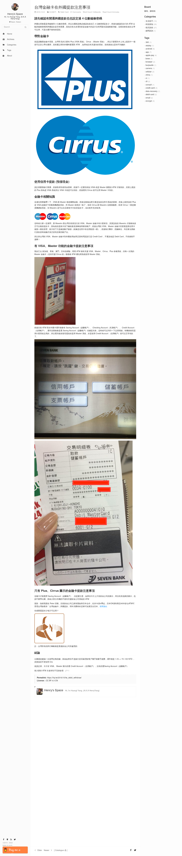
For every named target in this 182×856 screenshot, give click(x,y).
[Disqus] (85, 736)
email (148, 97)
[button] (60, 850)
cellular (149, 71)
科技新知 (149, 24)
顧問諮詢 (149, 30)
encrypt (149, 100)
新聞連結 (103, 606)
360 (147, 42)
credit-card (150, 87)
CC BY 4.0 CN (52, 680)
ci (146, 78)
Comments (77, 12)
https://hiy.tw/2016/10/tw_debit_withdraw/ (64, 677)
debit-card (150, 94)
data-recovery (151, 91)
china (148, 74)
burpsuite (149, 65)
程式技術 (149, 27)
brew (148, 58)
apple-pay (150, 55)
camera (149, 68)
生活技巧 (149, 21)
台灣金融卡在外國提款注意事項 (62, 7)
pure (10, 845)
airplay (148, 45)
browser (149, 61)
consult (149, 84)
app (147, 52)
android (149, 48)
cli (146, 81)
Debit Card (64, 12)
